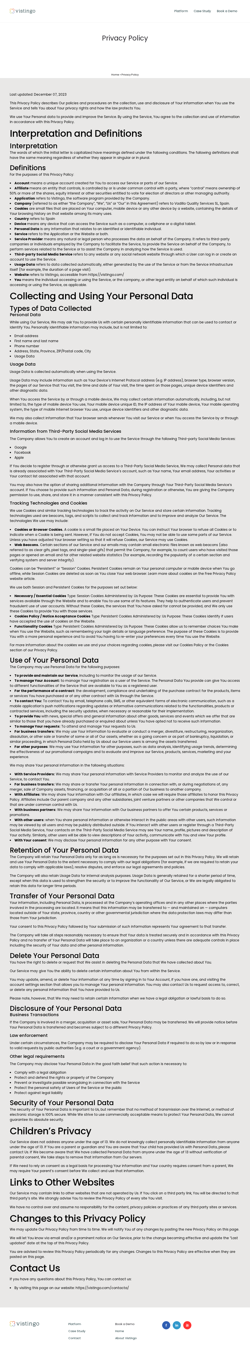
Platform (181, 11)
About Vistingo (126, 1338)
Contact (74, 1338)
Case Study (202, 11)
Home (115, 74)
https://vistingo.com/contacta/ (102, 1288)
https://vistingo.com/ (106, 274)
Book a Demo (227, 11)
